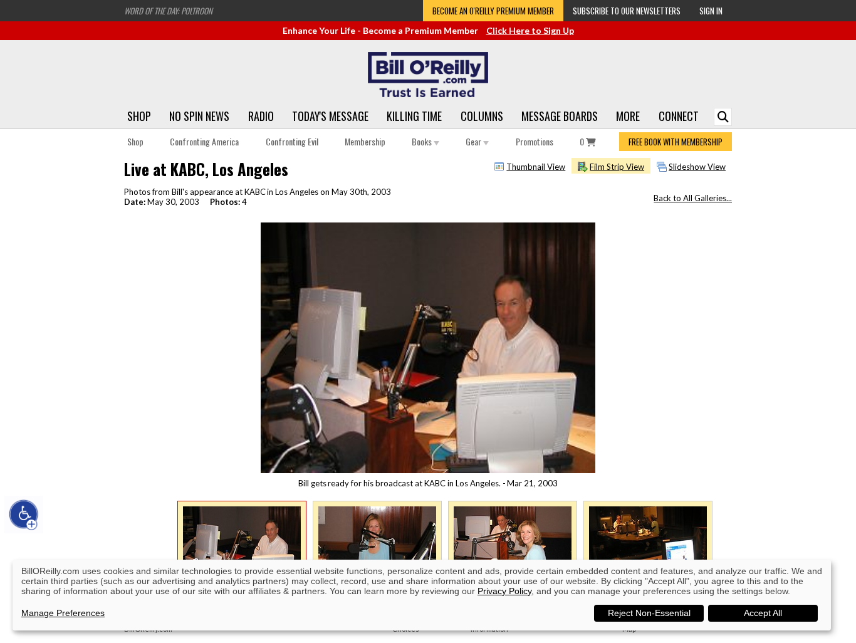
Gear (474, 141)
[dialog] (422, 595)
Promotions (534, 141)
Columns (482, 116)
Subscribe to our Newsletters (627, 10)
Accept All (763, 613)
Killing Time (414, 116)
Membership (365, 141)
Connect (679, 116)
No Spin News (199, 116)
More (628, 116)
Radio (261, 116)
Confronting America (204, 141)
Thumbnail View (535, 167)
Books (423, 141)
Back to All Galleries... (693, 198)
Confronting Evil (292, 141)
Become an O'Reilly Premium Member (493, 10)
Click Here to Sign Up (530, 30)
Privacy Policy (504, 591)
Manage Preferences (63, 613)
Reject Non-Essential (649, 613)
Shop (139, 116)
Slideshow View (697, 167)
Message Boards (559, 116)
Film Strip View (617, 167)
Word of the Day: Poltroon (168, 10)
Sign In (711, 10)
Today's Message (330, 116)
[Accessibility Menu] (23, 514)
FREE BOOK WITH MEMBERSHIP (676, 141)
